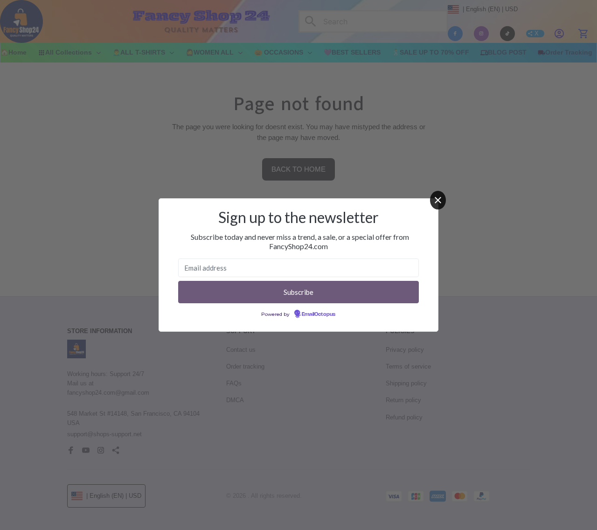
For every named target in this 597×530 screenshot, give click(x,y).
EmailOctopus (318, 314)
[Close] (438, 200)
